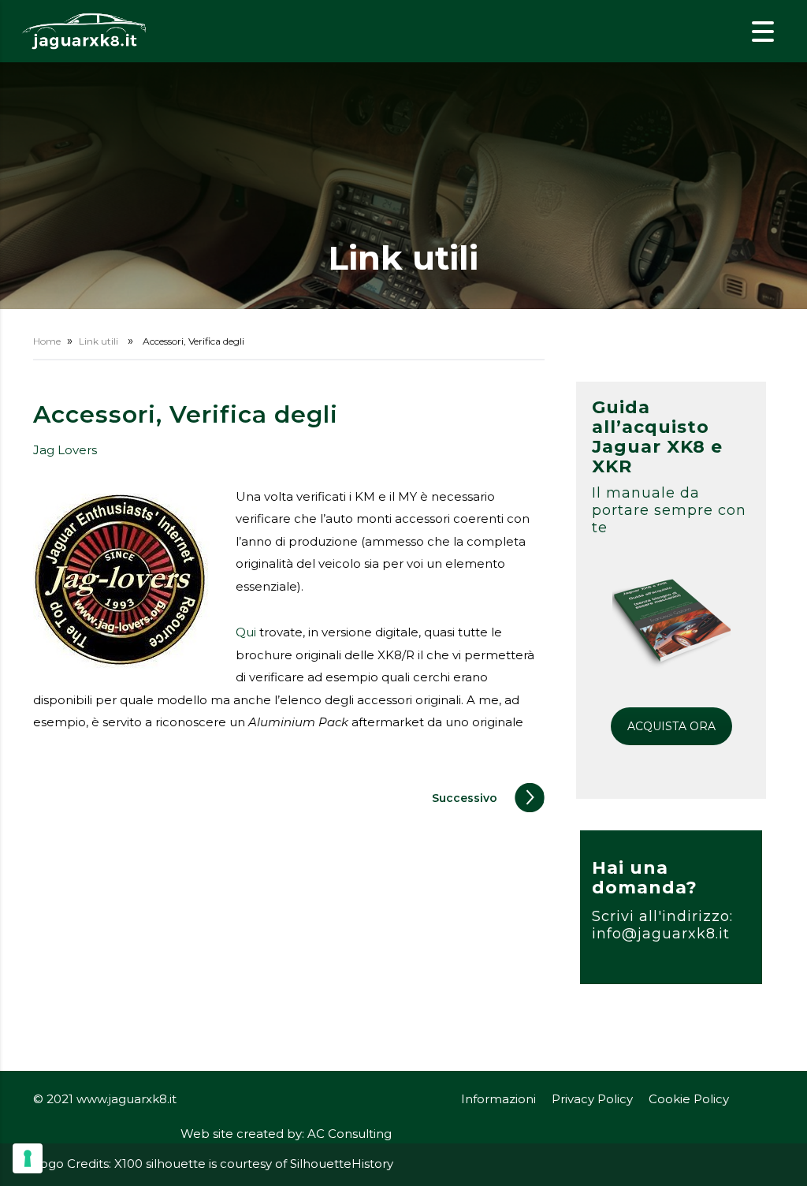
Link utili (98, 341)
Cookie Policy (689, 1098)
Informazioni (498, 1098)
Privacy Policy (592, 1098)
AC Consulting (349, 1133)
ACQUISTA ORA (671, 726)
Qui (246, 632)
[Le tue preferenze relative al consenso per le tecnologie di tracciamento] (28, 1158)
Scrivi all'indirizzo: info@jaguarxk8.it (662, 925)
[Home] (84, 30)
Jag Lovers (65, 449)
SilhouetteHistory (341, 1163)
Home (47, 341)
